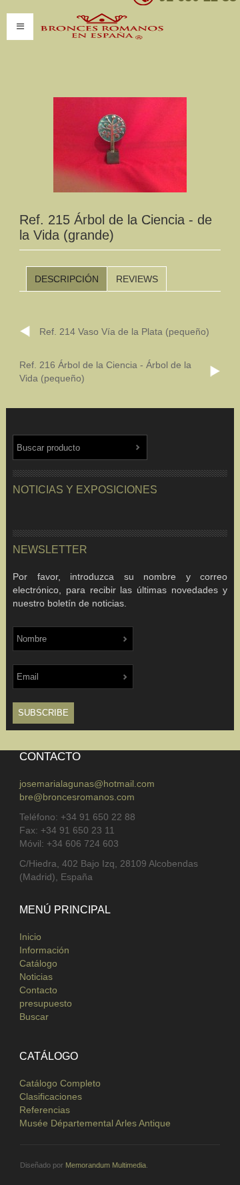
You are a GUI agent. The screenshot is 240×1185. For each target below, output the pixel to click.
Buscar (34, 1016)
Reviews (137, 279)
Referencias (44, 1109)
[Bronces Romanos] (123, 45)
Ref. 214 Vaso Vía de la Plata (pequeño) (124, 331)
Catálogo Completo (60, 1083)
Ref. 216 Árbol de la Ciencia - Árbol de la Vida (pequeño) (105, 371)
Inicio (30, 936)
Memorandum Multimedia (105, 1165)
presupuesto (45, 1003)
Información (44, 950)
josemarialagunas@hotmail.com (87, 783)
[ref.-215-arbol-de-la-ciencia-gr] (120, 145)
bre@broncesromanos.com (77, 797)
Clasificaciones (50, 1096)
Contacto (38, 990)
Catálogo (38, 963)
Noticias (36, 976)
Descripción (67, 279)
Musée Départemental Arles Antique (95, 1123)
